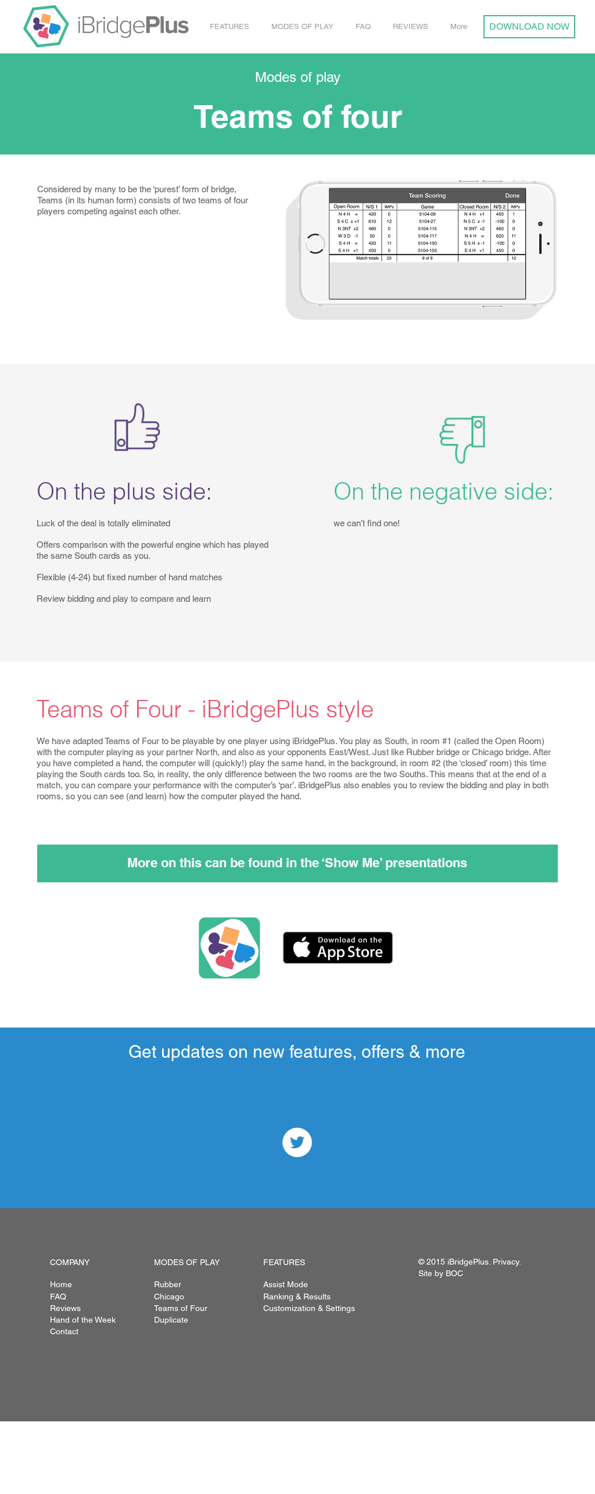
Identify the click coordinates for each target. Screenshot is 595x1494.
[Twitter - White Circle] (297, 1142)
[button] (232, 26)
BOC (454, 1273)
